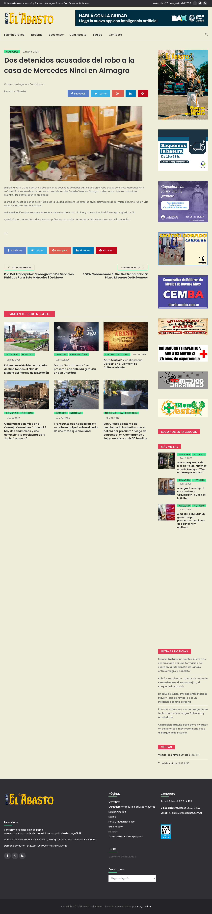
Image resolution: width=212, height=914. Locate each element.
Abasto (109, 354)
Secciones (56, 35)
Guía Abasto (77, 35)
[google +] (118, 93)
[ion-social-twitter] (200, 3)
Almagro (60, 413)
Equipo (97, 35)
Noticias (36, 35)
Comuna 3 (12, 413)
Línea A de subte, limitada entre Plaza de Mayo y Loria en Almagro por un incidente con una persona (183, 697)
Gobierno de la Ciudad (122, 856)
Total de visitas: (168, 763)
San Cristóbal (78, 354)
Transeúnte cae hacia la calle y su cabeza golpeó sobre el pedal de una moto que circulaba (76, 427)
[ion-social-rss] (205, 3)
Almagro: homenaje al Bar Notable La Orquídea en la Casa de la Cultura (191, 493)
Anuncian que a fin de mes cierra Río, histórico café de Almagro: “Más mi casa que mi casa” (192, 467)
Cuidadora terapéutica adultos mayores (131, 806)
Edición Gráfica (14, 35)
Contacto (115, 35)
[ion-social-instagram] (15, 856)
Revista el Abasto (15, 91)
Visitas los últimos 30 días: (174, 755)
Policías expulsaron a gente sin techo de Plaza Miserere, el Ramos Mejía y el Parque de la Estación (183, 682)
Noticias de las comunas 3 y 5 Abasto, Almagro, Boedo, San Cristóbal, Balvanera (47, 3)
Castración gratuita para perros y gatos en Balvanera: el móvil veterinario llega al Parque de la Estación (183, 728)
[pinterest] (143, 93)
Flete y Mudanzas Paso (121, 821)
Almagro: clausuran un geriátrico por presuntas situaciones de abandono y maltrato (191, 520)
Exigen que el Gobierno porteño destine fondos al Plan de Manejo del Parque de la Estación (26, 369)
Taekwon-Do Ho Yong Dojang (125, 836)
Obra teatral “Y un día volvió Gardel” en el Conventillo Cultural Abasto (123, 363)
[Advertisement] (183, 589)
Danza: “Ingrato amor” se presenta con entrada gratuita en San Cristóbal (75, 369)
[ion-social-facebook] (195, 3)
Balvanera (12, 354)
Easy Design (144, 906)
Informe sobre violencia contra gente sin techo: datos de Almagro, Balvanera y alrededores (183, 713)
